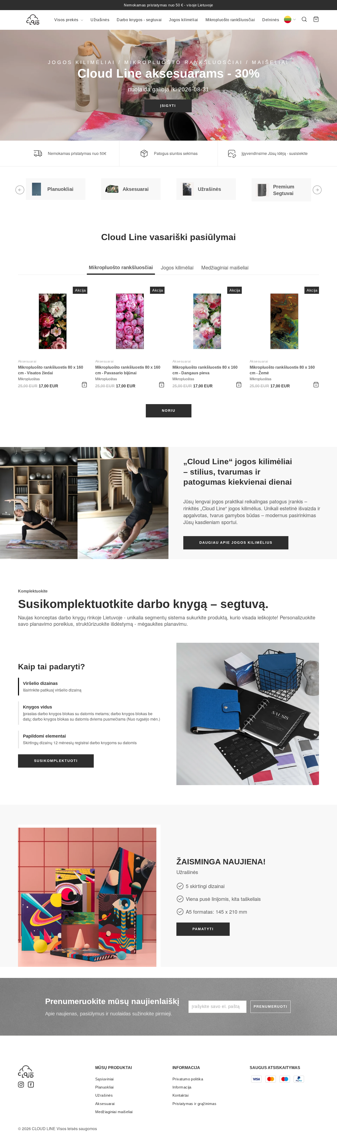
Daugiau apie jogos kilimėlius (235, 542)
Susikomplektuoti (56, 761)
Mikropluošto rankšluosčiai (230, 20)
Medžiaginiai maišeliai (114, 1112)
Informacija (181, 1087)
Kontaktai (180, 1095)
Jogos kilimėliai (183, 20)
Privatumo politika (187, 1079)
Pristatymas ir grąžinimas (194, 1104)
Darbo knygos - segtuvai (139, 20)
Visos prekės (66, 20)
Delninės (270, 20)
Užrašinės (100, 20)
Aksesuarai (27, 361)
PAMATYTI (203, 929)
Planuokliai (104, 1087)
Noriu (168, 410)
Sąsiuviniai (104, 1079)
